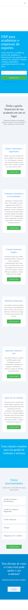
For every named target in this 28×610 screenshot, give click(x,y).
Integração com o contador (13, 536)
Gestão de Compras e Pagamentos (11, 510)
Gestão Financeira (10, 519)
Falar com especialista (14, 589)
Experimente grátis (13, 172)
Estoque (6, 528)
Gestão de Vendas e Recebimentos (10, 500)
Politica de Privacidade (18, 81)
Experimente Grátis (14, 77)
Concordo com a (14, 81)
